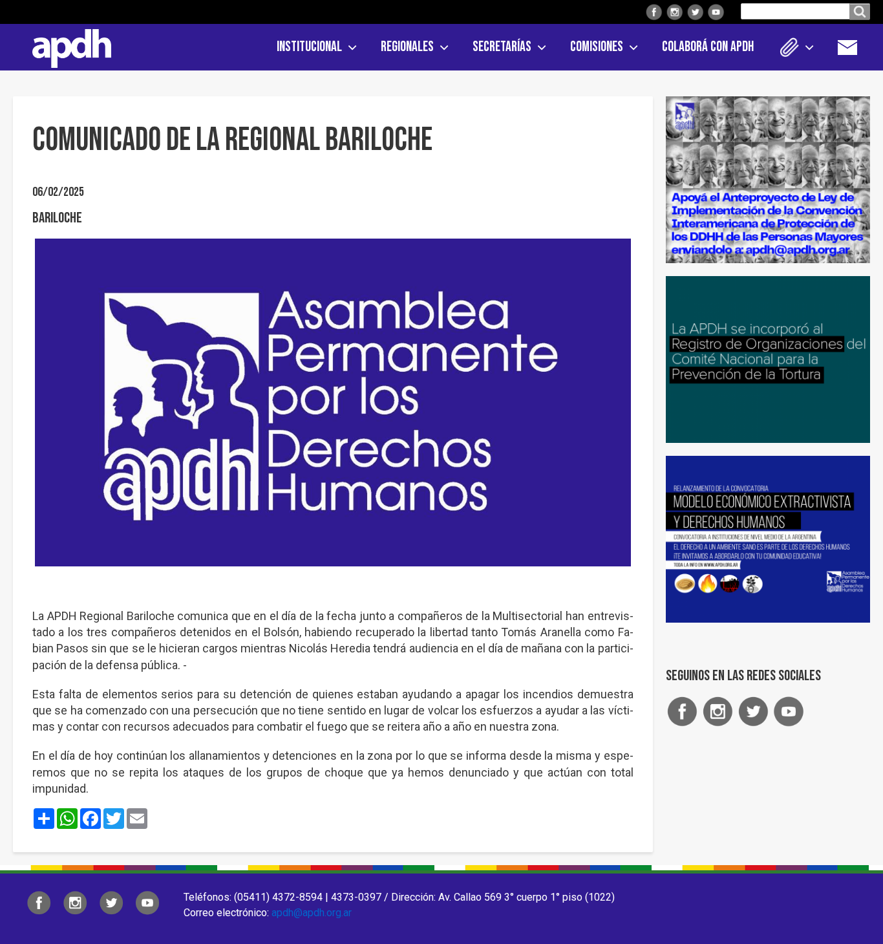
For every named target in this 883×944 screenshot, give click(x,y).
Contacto (854, 47)
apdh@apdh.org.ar (311, 912)
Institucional (309, 47)
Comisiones (596, 47)
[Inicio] (67, 46)
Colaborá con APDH (708, 47)
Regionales (407, 47)
